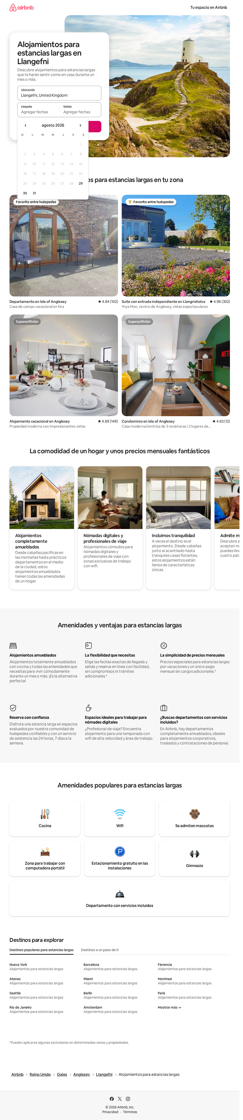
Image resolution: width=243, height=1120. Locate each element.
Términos (130, 1112)
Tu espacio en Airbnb (208, 7)
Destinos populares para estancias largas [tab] (41, 950)
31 (34, 193)
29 (81, 183)
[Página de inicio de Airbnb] (21, 7)
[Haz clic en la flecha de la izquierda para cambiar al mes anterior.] (25, 125)
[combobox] (59, 95)
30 (25, 193)
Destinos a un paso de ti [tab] (99, 950)
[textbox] (38, 112)
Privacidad (110, 1112)
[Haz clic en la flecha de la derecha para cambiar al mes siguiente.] (80, 125)
